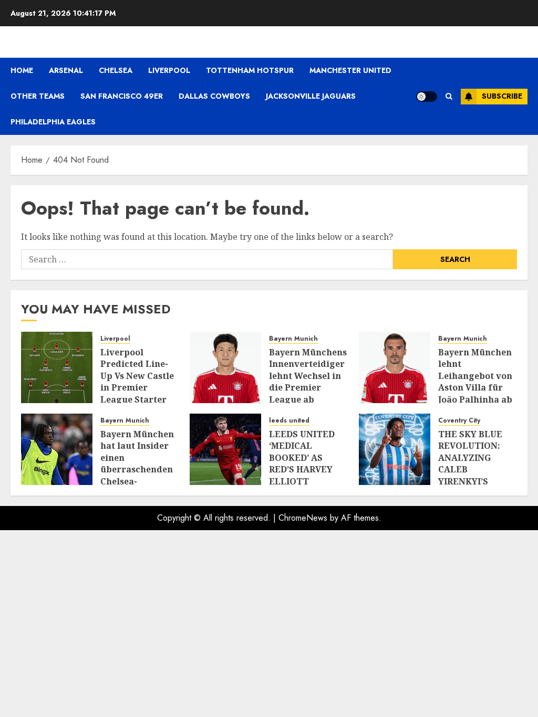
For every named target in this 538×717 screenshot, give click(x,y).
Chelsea (115, 70)
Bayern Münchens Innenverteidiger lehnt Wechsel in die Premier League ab (308, 375)
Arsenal (66, 70)
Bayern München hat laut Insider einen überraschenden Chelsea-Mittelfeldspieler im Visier (137, 469)
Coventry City (459, 420)
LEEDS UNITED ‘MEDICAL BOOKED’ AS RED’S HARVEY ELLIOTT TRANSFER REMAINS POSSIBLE (302, 475)
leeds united (289, 420)
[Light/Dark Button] (426, 96)
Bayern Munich (293, 338)
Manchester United (350, 70)
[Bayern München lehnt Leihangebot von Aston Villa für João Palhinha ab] (394, 367)
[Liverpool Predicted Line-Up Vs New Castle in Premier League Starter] (56, 367)
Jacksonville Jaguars (311, 96)
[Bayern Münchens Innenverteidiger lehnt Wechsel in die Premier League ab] (225, 367)
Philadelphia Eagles (53, 122)
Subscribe (502, 96)
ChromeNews (302, 518)
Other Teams (38, 96)
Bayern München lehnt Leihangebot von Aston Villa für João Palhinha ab (475, 375)
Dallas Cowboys (214, 96)
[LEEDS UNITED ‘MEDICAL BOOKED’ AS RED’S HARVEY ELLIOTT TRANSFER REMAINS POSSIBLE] (225, 449)
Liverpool (169, 70)
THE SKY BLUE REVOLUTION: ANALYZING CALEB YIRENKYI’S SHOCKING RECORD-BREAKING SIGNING (470, 481)
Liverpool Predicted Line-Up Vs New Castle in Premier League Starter (137, 375)
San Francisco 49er (121, 96)
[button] (449, 96)
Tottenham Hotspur (250, 70)
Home (22, 70)
